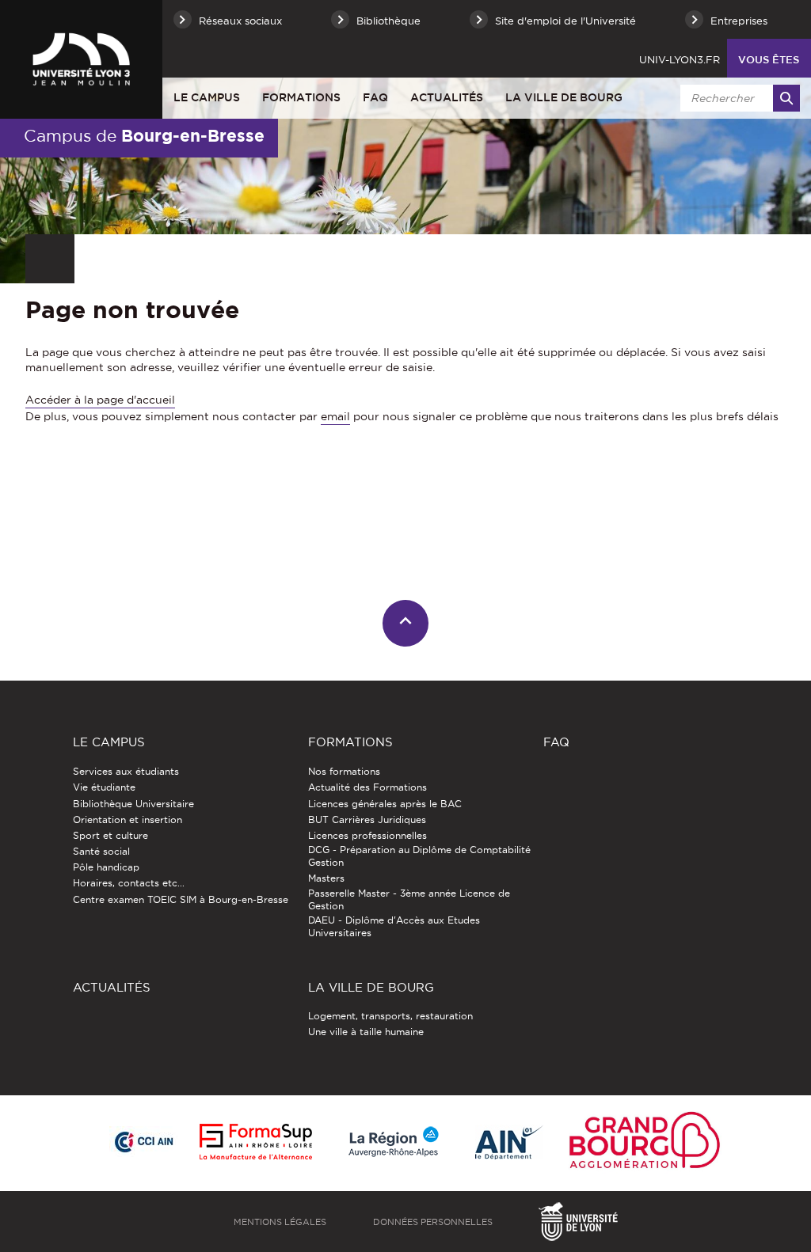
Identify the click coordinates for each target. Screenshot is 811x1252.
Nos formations (344, 771)
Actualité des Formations (367, 787)
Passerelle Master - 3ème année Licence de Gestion (409, 899)
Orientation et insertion (127, 819)
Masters (326, 878)
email (335, 416)
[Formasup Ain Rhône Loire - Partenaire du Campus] (256, 1143)
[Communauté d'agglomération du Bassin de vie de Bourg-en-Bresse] (644, 1143)
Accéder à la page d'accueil (100, 399)
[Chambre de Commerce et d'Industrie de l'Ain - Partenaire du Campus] (143, 1142)
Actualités (446, 97)
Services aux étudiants (126, 771)
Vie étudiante (104, 787)
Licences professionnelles (367, 835)
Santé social (101, 851)
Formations (301, 97)
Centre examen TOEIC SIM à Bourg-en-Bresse (180, 899)
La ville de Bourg (564, 97)
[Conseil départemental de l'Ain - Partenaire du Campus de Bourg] (509, 1143)
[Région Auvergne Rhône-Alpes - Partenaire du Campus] (393, 1143)
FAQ (375, 97)
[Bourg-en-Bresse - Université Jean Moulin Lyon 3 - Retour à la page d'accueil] (81, 59)
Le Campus (206, 97)
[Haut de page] (406, 623)
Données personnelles (433, 1222)
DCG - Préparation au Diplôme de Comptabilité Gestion (419, 855)
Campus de (144, 135)
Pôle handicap (106, 867)
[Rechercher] (786, 98)
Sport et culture (110, 835)
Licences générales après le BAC (385, 804)
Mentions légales (280, 1222)
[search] (737, 98)
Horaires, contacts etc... (129, 883)
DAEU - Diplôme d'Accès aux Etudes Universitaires (394, 926)
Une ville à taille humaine (366, 1031)
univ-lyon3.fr (679, 59)
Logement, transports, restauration (390, 1016)
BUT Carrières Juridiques (367, 819)
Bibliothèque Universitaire (133, 804)
